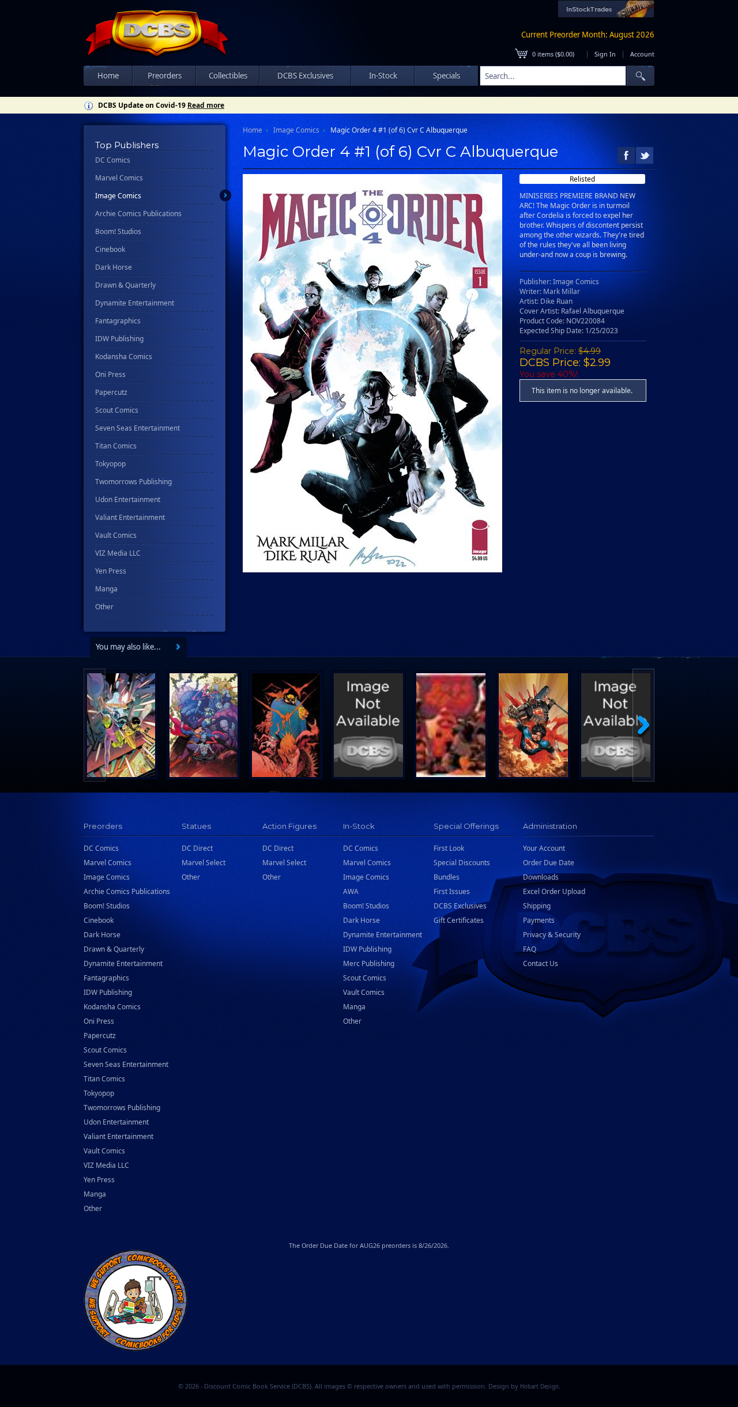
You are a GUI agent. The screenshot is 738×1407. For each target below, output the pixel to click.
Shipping (537, 906)
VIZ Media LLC (118, 553)
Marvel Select (203, 862)
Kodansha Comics (123, 356)
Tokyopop (110, 464)
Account (642, 54)
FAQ (529, 949)
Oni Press (110, 374)
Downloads (541, 877)
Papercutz (111, 392)
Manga (106, 589)
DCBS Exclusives (460, 906)
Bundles (447, 877)
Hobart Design (539, 1386)
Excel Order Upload (554, 891)
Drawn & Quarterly (125, 285)
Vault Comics (116, 535)
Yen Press (110, 571)
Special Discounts (462, 862)
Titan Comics (116, 446)
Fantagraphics (118, 321)
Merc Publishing (368, 963)
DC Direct (197, 848)
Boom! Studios (118, 231)
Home (108, 75)
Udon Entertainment (127, 499)
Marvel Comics (119, 178)
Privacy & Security (552, 935)
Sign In (605, 54)
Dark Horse (113, 267)
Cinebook (110, 249)
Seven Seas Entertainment (137, 428)
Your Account (544, 848)
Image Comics (118, 196)
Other (104, 607)
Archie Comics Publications (138, 213)
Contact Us (540, 963)
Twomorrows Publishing (133, 481)
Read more (205, 105)
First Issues (452, 891)
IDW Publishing (119, 339)
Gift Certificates (459, 920)
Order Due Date (548, 862)
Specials (446, 75)
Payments (539, 920)
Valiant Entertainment (130, 517)
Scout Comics (116, 410)
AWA (351, 891)
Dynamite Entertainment (134, 303)
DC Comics (112, 160)
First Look (449, 848)
